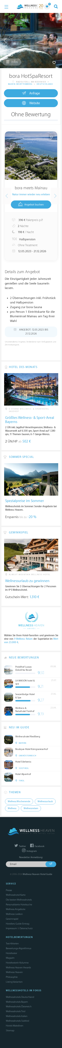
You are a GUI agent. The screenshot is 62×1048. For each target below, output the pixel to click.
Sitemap (10, 1030)
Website (34, 103)
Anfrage (34, 93)
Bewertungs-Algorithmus (18, 948)
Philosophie (12, 977)
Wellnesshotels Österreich (19, 1006)
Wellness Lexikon (14, 914)
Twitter (22, 846)
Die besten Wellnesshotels (19, 899)
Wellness (12, 808)
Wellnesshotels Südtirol (17, 1020)
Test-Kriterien (12, 943)
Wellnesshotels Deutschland (20, 997)
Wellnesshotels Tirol (15, 1011)
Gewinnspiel (12, 918)
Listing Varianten (14, 981)
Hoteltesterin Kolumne (17, 962)
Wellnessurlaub (45, 801)
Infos (14, 62)
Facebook (39, 846)
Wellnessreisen (31, 808)
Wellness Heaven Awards (18, 967)
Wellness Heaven (14, 972)
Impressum (11, 928)
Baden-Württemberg (20, 84)
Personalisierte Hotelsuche (19, 904)
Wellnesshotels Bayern (17, 1001)
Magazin (10, 957)
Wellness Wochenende (19, 801)
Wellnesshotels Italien (16, 1016)
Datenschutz (26, 928)
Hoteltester (11, 953)
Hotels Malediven (14, 1025)
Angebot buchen (34, 204)
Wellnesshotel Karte (15, 894)
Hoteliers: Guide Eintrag (17, 923)
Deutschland (45, 84)
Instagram (31, 851)
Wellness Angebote (15, 909)
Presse (9, 890)
